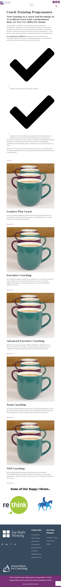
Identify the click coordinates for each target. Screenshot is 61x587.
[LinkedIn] (6, 544)
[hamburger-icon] (31, 5)
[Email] (15, 544)
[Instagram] (54, 2)
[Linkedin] (56, 2)
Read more (10, 224)
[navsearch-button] (56, 6)
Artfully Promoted (33, 584)
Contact (9, 160)
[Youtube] (59, 2)
